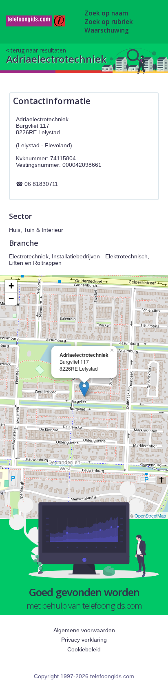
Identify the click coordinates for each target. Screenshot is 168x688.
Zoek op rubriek (108, 21)
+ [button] (11, 286)
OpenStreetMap (150, 515)
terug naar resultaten (38, 50)
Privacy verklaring (84, 639)
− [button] (11, 298)
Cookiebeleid (84, 649)
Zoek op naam (106, 13)
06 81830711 (41, 184)
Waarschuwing (106, 30)
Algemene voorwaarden (84, 630)
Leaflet (119, 515)
